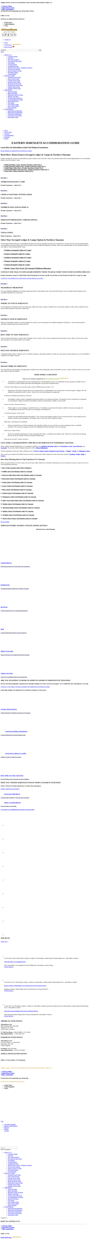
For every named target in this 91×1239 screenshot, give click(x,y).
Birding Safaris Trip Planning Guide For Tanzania (18, 504)
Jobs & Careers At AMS (14, 71)
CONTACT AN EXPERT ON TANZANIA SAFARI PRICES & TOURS (22, 278)
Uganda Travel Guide (14, 80)
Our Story (10, 58)
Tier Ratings (11, 63)
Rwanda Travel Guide (14, 82)
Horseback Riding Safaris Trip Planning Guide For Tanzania (21, 507)
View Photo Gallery (13, 104)
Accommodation (9, 135)
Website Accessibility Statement (44, 1118)
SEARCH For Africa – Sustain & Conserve (20, 67)
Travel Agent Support (14, 69)
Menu (2, 52)
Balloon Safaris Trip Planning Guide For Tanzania (18, 511)
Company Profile (12, 56)
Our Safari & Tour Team (15, 61)
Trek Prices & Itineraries (14, 114)
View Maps (11, 103)
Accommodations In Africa (15, 99)
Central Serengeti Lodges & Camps (17, 265)
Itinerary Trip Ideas (13, 96)
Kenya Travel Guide (13, 79)
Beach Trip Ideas (12, 93)
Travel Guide (8, 132)
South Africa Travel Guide (15, 85)
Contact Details (12, 74)
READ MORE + (9, 967)
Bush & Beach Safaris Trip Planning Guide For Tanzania (20, 518)
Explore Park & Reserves (15, 98)
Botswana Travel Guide (14, 83)
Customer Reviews (13, 66)
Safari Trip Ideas (12, 91)
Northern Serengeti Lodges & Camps (17, 250)
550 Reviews (8, 45)
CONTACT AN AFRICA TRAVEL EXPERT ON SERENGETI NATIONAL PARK (25, 687)
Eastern (6, 138)
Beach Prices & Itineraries (15, 112)
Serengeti (7, 137)
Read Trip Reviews (13, 101)
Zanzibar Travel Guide (14, 88)
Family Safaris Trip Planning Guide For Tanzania (17, 482)
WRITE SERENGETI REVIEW (10, 789)
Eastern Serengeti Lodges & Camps (17, 254)
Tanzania (6, 134)
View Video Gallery (13, 106)
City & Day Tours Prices (15, 115)
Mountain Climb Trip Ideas (15, 95)
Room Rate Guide (13, 117)
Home (6, 42)
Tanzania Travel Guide (14, 77)
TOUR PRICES (9, 109)
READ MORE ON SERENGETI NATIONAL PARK (16, 151)
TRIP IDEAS (8, 90)
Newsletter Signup (13, 72)
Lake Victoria (60, 451)
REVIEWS (4, 607)
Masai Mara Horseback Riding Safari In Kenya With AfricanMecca (21, 1011)
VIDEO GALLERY (7, 673)
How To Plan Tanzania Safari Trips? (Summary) (16, 468)
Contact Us (7, 39)
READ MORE (5, 522)
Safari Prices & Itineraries (15, 111)
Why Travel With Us (13, 59)
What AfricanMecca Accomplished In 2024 (15, 961)
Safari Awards (8, 47)
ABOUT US (8, 55)
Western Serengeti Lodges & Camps (17, 261)
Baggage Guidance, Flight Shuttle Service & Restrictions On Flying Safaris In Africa (25, 985)
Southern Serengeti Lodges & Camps (17, 257)
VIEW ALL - (4, 941)
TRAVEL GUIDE (9, 75)
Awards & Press (12, 64)
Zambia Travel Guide (14, 87)
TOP (2, 1121)
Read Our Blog (12, 107)
